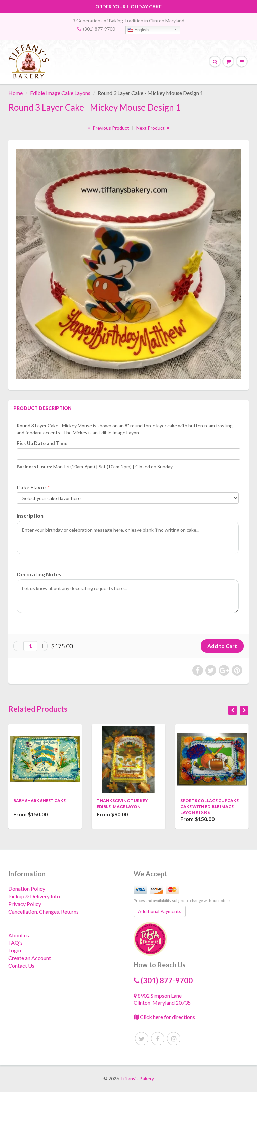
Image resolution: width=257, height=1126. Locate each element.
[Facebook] (157, 1038)
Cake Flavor (32, 487)
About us (18, 935)
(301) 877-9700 (99, 29)
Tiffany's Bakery (137, 1078)
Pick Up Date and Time (42, 443)
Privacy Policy (24, 904)
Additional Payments (159, 911)
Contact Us (21, 965)
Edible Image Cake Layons (60, 93)
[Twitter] (141, 1038)
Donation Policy (26, 888)
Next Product (151, 128)
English (141, 29)
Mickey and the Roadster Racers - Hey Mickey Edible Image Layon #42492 (210, 806)
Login (14, 950)
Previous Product (110, 128)
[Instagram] (173, 1038)
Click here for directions (167, 1017)
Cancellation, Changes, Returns (43, 911)
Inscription (30, 515)
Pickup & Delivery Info (34, 896)
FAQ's (15, 942)
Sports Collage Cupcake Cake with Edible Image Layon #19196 (126, 806)
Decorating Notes (39, 574)
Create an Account (29, 958)
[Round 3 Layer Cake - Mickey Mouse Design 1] (128, 264)
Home (15, 93)
